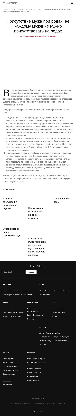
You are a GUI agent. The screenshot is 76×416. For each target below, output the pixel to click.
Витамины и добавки (53, 333)
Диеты (41, 333)
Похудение (57, 337)
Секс (65, 309)
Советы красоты (9, 374)
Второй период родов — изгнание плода (11, 232)
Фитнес (5, 316)
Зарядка (21, 313)
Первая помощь (33, 380)
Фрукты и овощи (45, 341)
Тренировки (12, 313)
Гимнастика (18, 309)
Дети (63, 313)
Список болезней (45, 291)
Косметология (8, 362)
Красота (6, 352)
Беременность (30, 9)
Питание (42, 327)
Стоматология (32, 376)
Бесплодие (31, 319)
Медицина (31, 352)
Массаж (38, 369)
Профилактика (44, 295)
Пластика (15, 370)
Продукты (65, 337)
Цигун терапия (15, 316)
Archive (13, 9)
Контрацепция (38, 315)
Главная (5, 9)
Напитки (42, 344)
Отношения (56, 313)
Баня (29, 359)
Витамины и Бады (23, 291)
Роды (39, 9)
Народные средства (34, 372)
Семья (21, 9)
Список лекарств (9, 291)
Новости (30, 369)
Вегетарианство (45, 337)
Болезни (42, 285)
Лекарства (7, 285)
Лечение (66, 291)
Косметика (7, 370)
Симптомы (58, 291)
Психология (56, 316)
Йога (5, 313)
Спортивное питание (60, 341)
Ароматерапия (8, 295)
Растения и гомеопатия (24, 295)
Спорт (5, 303)
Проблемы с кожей (10, 366)
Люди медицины (39, 359)
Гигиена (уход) (8, 359)
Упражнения (7, 309)
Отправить (31, 272)
